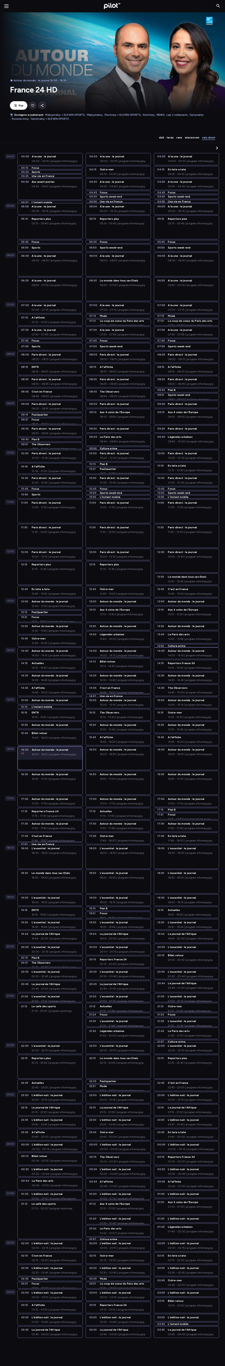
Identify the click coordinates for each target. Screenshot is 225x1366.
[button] (217, 148)
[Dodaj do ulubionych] (33, 106)
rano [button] (179, 137)
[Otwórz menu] (6, 6)
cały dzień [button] (208, 137)
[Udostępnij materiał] (42, 106)
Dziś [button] (161, 137)
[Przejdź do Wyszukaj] (218, 6)
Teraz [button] (170, 137)
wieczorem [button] (192, 137)
